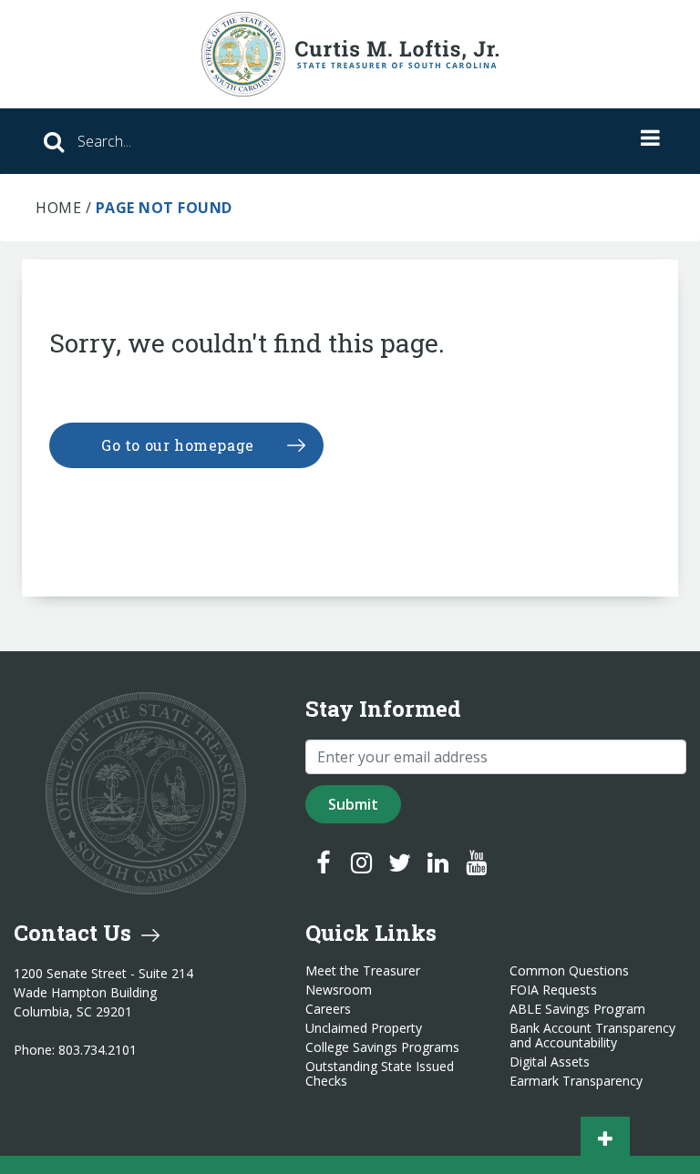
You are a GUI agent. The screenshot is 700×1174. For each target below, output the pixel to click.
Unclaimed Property (363, 1028)
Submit (353, 804)
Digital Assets (550, 1062)
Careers (328, 1009)
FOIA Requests (553, 990)
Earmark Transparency (576, 1081)
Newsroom (338, 990)
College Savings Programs (382, 1047)
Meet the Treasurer (362, 971)
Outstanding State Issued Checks (379, 1073)
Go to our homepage (177, 444)
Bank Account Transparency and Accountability (592, 1035)
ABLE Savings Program (577, 1009)
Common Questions (569, 971)
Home (58, 208)
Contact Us (75, 932)
